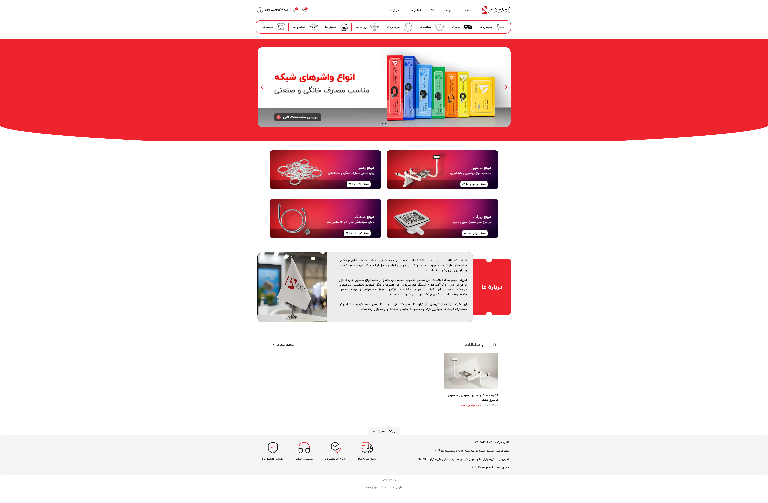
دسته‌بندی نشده (471, 405)
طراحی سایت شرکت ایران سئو (384, 487)
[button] (506, 87)
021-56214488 (276, 10)
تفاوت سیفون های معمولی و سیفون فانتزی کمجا (473, 397)
